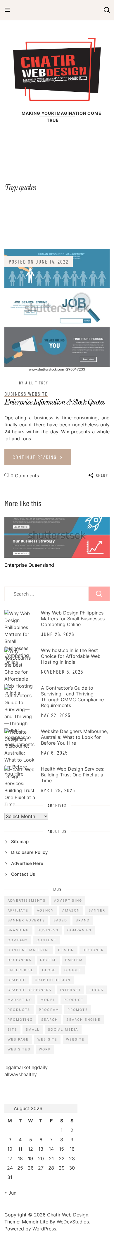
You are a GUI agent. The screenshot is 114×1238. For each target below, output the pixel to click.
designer (93, 950)
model (48, 1000)
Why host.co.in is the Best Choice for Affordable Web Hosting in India (71, 656)
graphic (17, 980)
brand (83, 920)
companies (79, 930)
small (32, 1029)
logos (96, 990)
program (49, 1010)
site (12, 1029)
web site (47, 1039)
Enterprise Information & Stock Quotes (54, 402)
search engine (83, 1020)
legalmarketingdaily (26, 1067)
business (48, 930)
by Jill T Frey (33, 382)
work (45, 1049)
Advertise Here (27, 863)
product (74, 1000)
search (49, 1020)
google (72, 970)
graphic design (53, 980)
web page (18, 1039)
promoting (20, 1020)
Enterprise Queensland (29, 565)
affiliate (18, 910)
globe (49, 970)
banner (97, 910)
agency (45, 910)
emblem (74, 960)
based (60, 920)
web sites (19, 1049)
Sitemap (20, 841)
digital (48, 960)
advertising (68, 900)
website (75, 1039)
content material (29, 950)
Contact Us (23, 874)
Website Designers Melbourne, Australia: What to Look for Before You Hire (74, 737)
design (66, 950)
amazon (71, 910)
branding (18, 930)
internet (70, 990)
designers (20, 960)
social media (63, 1029)
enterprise (21, 970)
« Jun (10, 1193)
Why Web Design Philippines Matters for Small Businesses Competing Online (73, 618)
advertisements (27, 900)
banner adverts (26, 920)
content (46, 940)
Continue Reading (35, 457)
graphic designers (29, 990)
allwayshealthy (20, 1074)
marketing (20, 1000)
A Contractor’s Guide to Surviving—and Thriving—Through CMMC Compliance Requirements (72, 696)
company (18, 940)
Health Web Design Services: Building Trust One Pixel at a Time (72, 774)
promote (78, 1010)
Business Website (26, 394)
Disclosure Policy (29, 852)
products (19, 1010)
